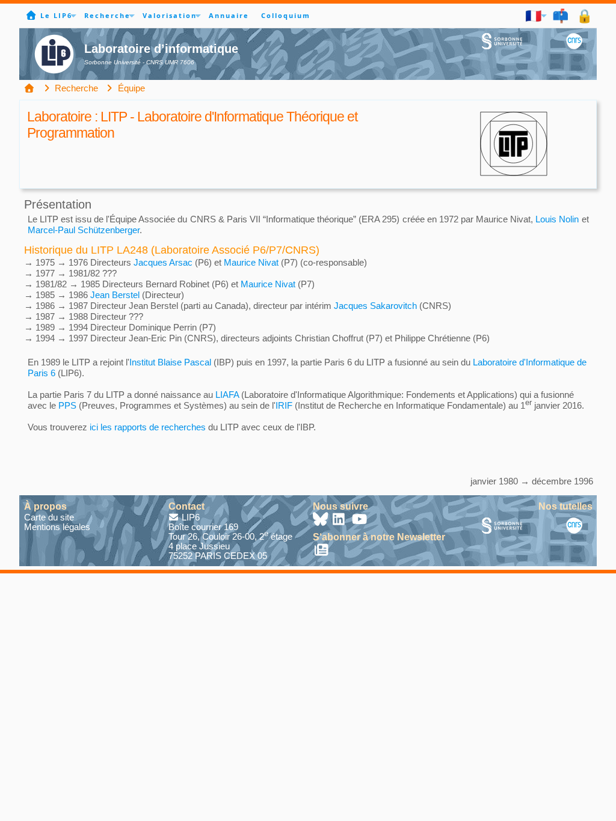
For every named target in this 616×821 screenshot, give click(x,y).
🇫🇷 (534, 15)
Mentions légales (57, 527)
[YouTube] (359, 521)
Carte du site (49, 517)
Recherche (107, 15)
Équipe (130, 88)
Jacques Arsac (163, 262)
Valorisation (170, 15)
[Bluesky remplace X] (321, 521)
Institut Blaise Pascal (170, 362)
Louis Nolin (557, 219)
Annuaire (229, 15)
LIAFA (227, 394)
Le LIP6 (56, 15)
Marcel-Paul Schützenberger (84, 230)
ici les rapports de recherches (148, 427)
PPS (67, 405)
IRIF (284, 405)
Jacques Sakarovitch (375, 306)
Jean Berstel (115, 295)
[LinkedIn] (340, 521)
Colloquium (285, 15)
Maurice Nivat (251, 262)
